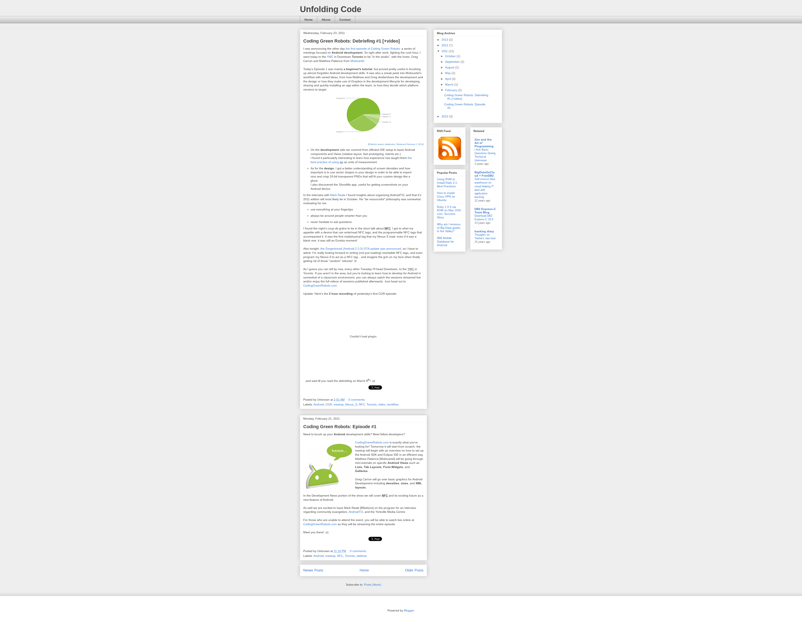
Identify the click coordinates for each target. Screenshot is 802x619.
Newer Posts (313, 570)
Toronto (372, 404)
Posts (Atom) (372, 584)
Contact (345, 19)
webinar (362, 555)
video (381, 404)
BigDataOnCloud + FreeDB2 (485, 174)
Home (309, 19)
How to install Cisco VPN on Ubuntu (446, 196)
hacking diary (484, 231)
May (448, 73)
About (326, 19)
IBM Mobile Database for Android (445, 241)
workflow (392, 404)
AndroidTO (356, 511)
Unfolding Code (330, 9)
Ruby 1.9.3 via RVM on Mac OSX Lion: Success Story (449, 212)
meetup (339, 404)
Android (318, 404)
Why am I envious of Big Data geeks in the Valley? (449, 228)
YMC (330, 56)
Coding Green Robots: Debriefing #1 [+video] (351, 41)
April (448, 79)
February (451, 90)
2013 (445, 39)
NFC (362, 404)
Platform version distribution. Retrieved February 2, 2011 (396, 144)
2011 (445, 51)
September (453, 61)
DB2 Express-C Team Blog (485, 210)
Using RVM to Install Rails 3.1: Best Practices (447, 182)
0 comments (356, 399)
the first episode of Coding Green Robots (373, 48)
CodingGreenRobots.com (320, 285)
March (449, 84)
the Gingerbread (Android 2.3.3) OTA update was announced (360, 248)
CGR (328, 404)
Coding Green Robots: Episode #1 (339, 426)
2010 (445, 116)
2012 (445, 45)
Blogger (409, 610)
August (450, 67)
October (451, 56)
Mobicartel (357, 61)
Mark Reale (337, 195)
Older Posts (414, 570)
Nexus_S (351, 404)
